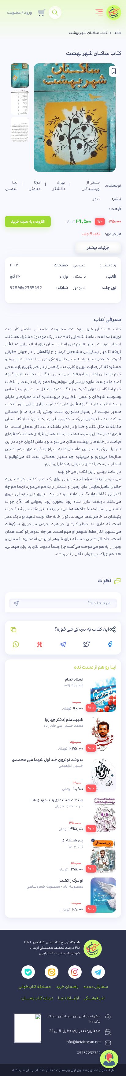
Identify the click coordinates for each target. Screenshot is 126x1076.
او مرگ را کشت (71, 880)
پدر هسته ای (72, 840)
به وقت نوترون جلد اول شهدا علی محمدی (47, 759)
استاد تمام (74, 679)
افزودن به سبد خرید (28, 221)
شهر (97, 199)
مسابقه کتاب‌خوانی (34, 986)
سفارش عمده (95, 986)
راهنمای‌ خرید (67, 986)
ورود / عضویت (19, 12)
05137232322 (89, 1053)
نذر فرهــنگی (94, 998)
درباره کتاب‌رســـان (37, 998)
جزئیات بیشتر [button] (98, 247)
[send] (16, 603)
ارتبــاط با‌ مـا (68, 998)
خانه (117, 33)
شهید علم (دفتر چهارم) (64, 719)
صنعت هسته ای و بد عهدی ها (57, 800)
